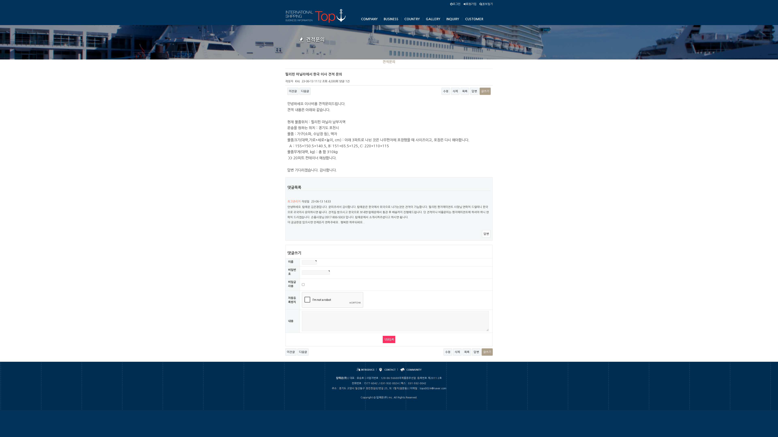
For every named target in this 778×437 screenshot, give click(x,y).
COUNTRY (412, 19)
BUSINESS (391, 19)
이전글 (293, 91)
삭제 (455, 91)
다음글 (305, 91)
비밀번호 (292, 271)
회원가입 (471, 4)
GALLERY (433, 19)
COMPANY (369, 19)
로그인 (457, 4)
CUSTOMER (474, 19)
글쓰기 (485, 91)
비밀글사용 (292, 284)
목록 (464, 91)
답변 (474, 91)
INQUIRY (452, 19)
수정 (445, 91)
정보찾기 (487, 4)
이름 (290, 261)
